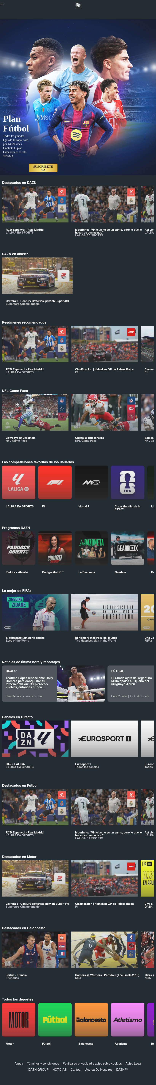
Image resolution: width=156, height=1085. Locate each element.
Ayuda (19, 1063)
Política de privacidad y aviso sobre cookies (92, 1063)
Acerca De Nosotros (98, 1069)
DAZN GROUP (38, 1069)
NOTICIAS (60, 1069)
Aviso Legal (134, 1063)
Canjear (76, 1069)
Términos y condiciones (43, 1063)
